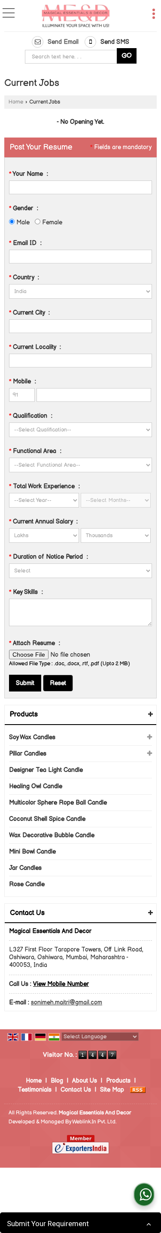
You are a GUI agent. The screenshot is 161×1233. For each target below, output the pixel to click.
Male (22, 222)
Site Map (112, 1089)
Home (16, 102)
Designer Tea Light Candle (46, 770)
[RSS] (138, 1089)
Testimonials (35, 1089)
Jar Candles (25, 868)
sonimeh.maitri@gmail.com (66, 1002)
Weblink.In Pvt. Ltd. (94, 1122)
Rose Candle (27, 884)
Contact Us (76, 1089)
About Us (84, 1080)
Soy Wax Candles (32, 737)
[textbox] (73, 57)
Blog (57, 1080)
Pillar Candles (27, 753)
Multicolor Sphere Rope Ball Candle (58, 802)
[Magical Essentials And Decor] (75, 16)
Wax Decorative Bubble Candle (51, 835)
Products (24, 714)
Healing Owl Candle (35, 786)
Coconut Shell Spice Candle (47, 819)
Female (51, 222)
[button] (61, 984)
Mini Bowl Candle (32, 851)
